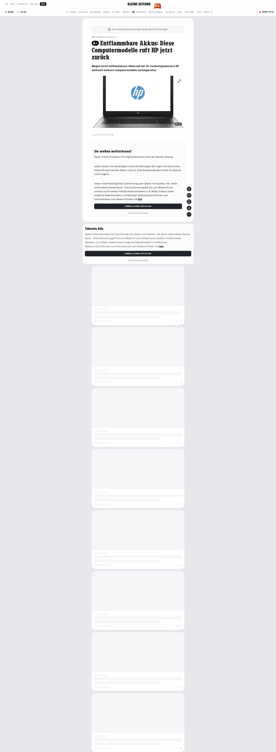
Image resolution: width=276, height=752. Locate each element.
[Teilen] (189, 208)
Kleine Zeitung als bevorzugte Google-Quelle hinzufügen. (140, 29)
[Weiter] (211, 12)
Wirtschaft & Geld (103, 37)
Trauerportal (22, 4)
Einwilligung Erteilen (138, 206)
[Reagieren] (189, 189)
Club (6, 4)
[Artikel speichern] (189, 201)
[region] (139, 12)
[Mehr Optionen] (189, 214)
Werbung (34, 4)
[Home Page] (139, 4)
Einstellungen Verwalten (138, 213)
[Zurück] (67, 12)
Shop (12, 4)
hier (140, 199)
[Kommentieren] (189, 195)
